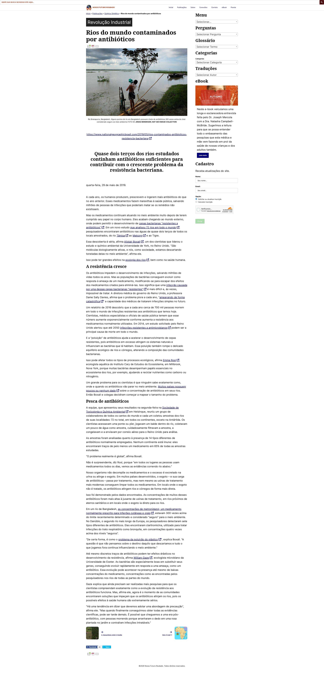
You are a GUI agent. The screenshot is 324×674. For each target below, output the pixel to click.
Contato (214, 7)
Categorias (199, 59)
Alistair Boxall (132, 241)
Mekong (137, 235)
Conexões (203, 7)
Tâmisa (121, 235)
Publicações (182, 7)
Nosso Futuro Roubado (104, 7)
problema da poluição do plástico (138, 539)
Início (88, 13)
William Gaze (141, 557)
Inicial (171, 7)
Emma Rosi (169, 360)
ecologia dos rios (135, 259)
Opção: (198, 196)
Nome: (198, 176)
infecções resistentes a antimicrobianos (143, 327)
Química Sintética (111, 13)
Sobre (193, 7)
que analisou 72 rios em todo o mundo (153, 227)
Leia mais (203, 155)
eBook (224, 7)
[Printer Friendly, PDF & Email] (136, 46)
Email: (197, 186)
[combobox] (216, 21)
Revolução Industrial (109, 22)
